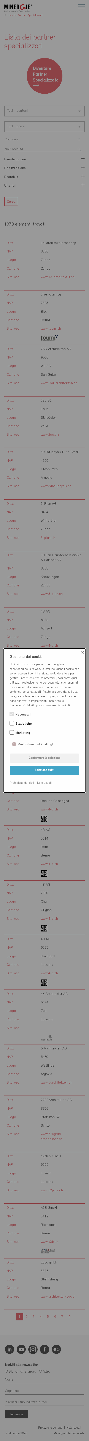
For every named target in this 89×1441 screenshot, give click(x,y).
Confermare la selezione (44, 758)
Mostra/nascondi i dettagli (35, 743)
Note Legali (44, 783)
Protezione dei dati (22, 783)
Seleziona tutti (44, 770)
